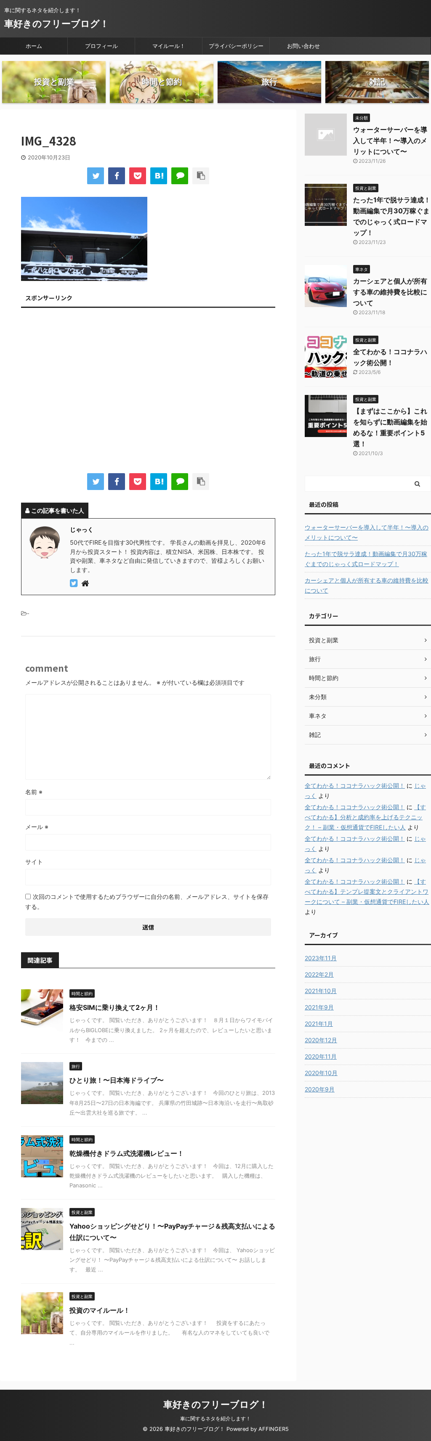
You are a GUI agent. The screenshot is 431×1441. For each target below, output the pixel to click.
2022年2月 (319, 974)
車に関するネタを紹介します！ (215, 1418)
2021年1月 (319, 1023)
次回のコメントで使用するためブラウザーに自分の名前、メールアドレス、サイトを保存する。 (147, 901)
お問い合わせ (303, 45)
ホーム (34, 45)
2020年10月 (321, 1072)
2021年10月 (321, 990)
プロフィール (101, 45)
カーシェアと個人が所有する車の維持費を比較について (390, 292)
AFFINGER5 (273, 1429)
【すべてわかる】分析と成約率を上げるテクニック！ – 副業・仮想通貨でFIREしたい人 (365, 817)
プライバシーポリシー (236, 45)
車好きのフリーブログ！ (56, 23)
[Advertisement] (148, 392)
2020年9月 (320, 1089)
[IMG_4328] (158, 175)
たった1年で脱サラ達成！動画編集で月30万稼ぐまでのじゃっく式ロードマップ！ (366, 558)
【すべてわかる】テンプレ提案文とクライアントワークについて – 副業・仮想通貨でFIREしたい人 (367, 891)
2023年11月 (321, 958)
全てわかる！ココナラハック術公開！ (355, 785)
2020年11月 (321, 1056)
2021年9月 (319, 1007)
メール (36, 826)
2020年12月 (321, 1040)
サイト (34, 861)
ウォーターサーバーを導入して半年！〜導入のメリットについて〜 (390, 140)
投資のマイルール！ (99, 1310)
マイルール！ (168, 45)
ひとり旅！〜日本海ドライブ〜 (116, 1080)
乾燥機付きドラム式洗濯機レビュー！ (126, 1153)
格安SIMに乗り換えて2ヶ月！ (114, 1007)
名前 (34, 791)
